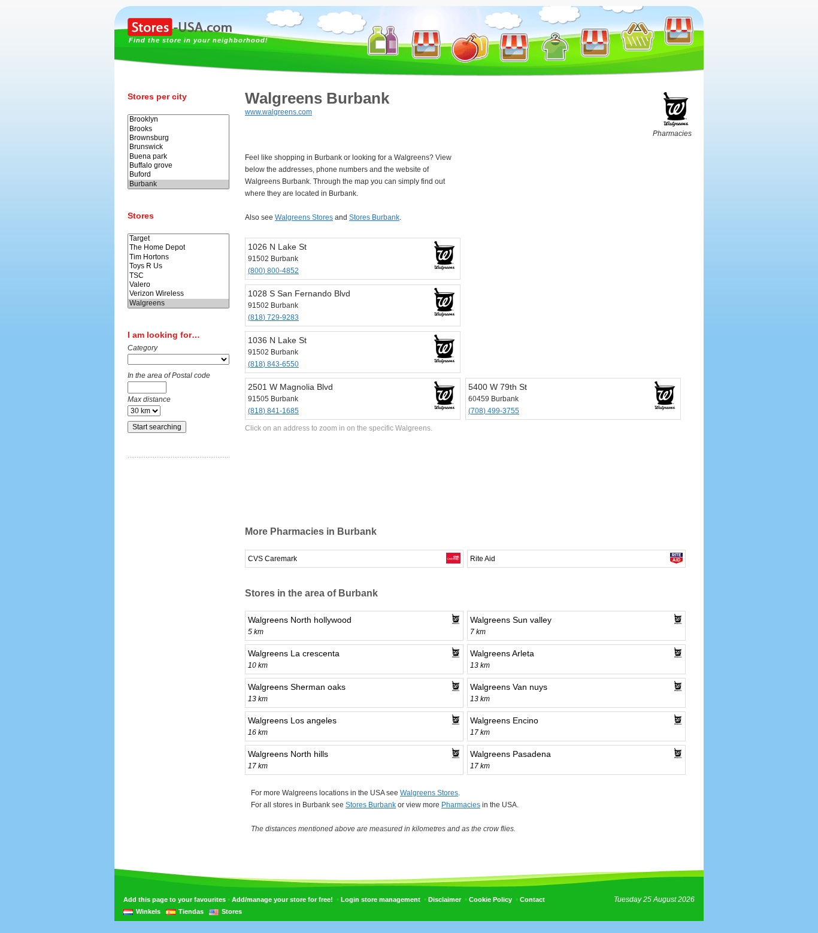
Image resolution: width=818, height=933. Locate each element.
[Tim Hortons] (178, 257)
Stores (232, 911)
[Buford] (178, 174)
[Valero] (178, 284)
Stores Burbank (374, 217)
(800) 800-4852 (273, 270)
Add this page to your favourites (174, 899)
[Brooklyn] (178, 119)
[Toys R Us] (178, 266)
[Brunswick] (178, 147)
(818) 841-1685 (273, 411)
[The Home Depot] (178, 247)
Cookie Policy (490, 899)
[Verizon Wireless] (178, 293)
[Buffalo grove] (178, 165)
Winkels (148, 911)
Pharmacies (460, 805)
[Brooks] (178, 129)
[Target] (178, 238)
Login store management (380, 899)
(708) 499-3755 (493, 411)
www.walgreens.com (278, 112)
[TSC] (178, 275)
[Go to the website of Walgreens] (676, 125)
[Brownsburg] (178, 138)
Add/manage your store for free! (282, 899)
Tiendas (191, 911)
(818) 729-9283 (273, 317)
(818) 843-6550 (273, 364)
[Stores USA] (180, 33)
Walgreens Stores (304, 217)
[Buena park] (178, 156)
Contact (532, 899)
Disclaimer (444, 899)
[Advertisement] (175, 654)
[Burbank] (178, 184)
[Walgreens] (178, 303)
